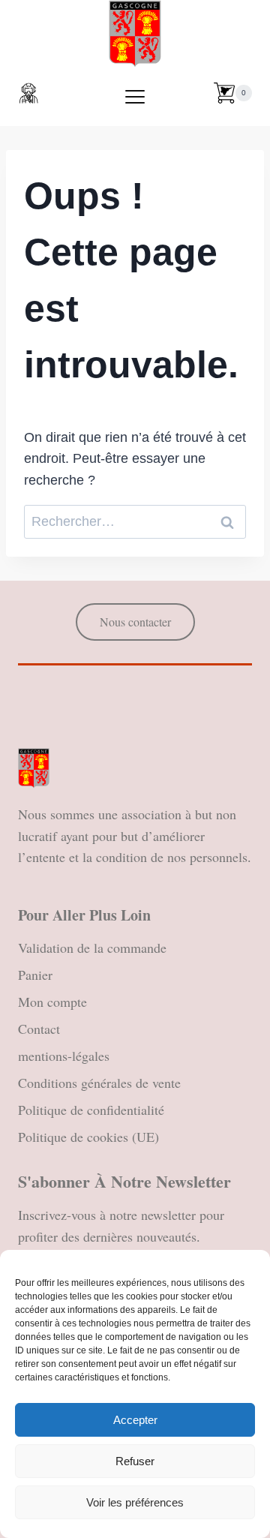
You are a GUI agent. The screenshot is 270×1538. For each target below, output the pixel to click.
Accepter (135, 1419)
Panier (35, 975)
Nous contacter (135, 621)
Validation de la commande (92, 948)
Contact (39, 1029)
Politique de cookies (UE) (88, 1137)
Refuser (135, 1461)
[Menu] (135, 97)
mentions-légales (64, 1056)
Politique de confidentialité (91, 1110)
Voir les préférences (135, 1502)
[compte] (28, 93)
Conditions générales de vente (99, 1083)
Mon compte (52, 1002)
